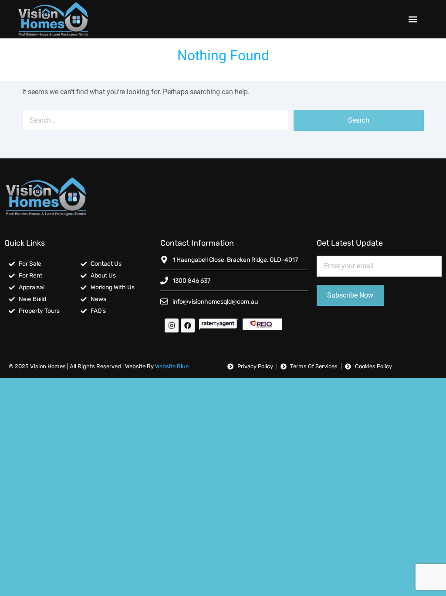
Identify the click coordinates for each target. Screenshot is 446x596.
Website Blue (172, 366)
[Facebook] (188, 325)
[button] (412, 19)
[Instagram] (172, 325)
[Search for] (155, 120)
